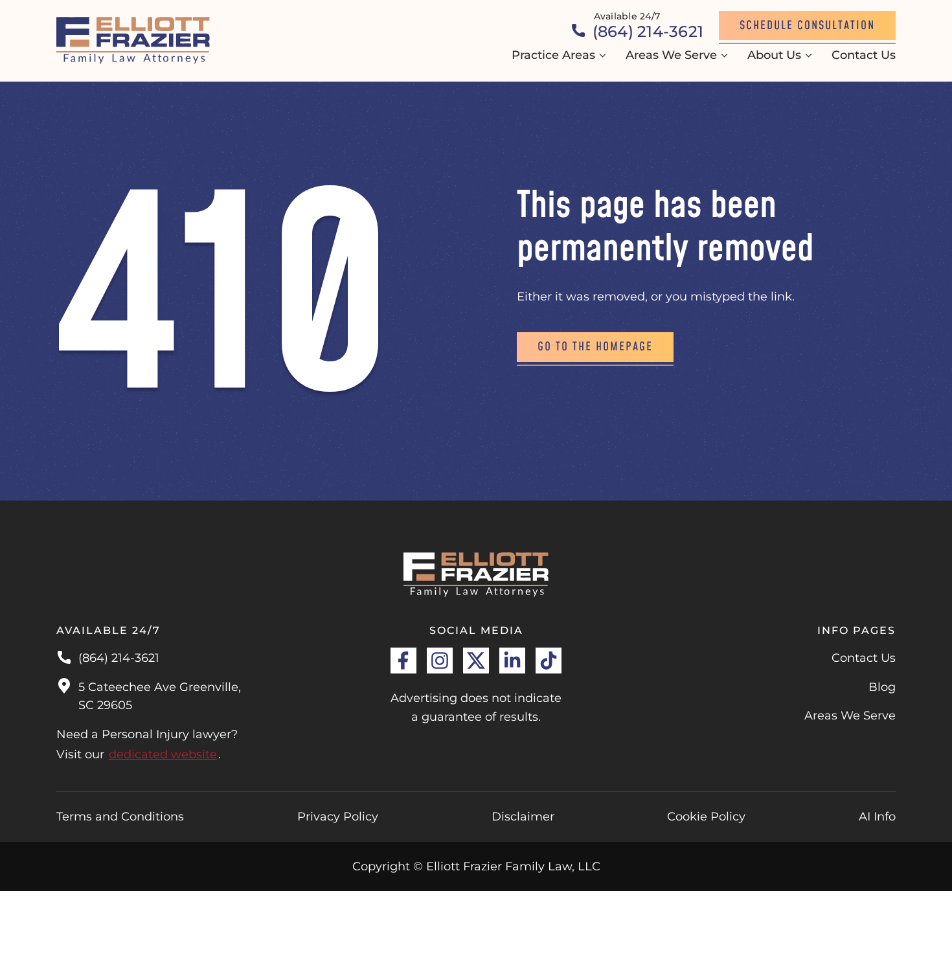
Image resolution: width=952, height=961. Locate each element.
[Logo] (133, 40)
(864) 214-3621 (118, 658)
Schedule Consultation (807, 25)
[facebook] (403, 660)
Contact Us (864, 55)
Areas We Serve (671, 55)
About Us (774, 55)
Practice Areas (553, 55)
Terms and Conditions (120, 816)
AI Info (877, 816)
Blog (882, 687)
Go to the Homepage (595, 347)
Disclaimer (523, 816)
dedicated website (163, 754)
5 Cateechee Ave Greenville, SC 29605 (159, 696)
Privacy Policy (337, 816)
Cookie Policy (706, 816)
